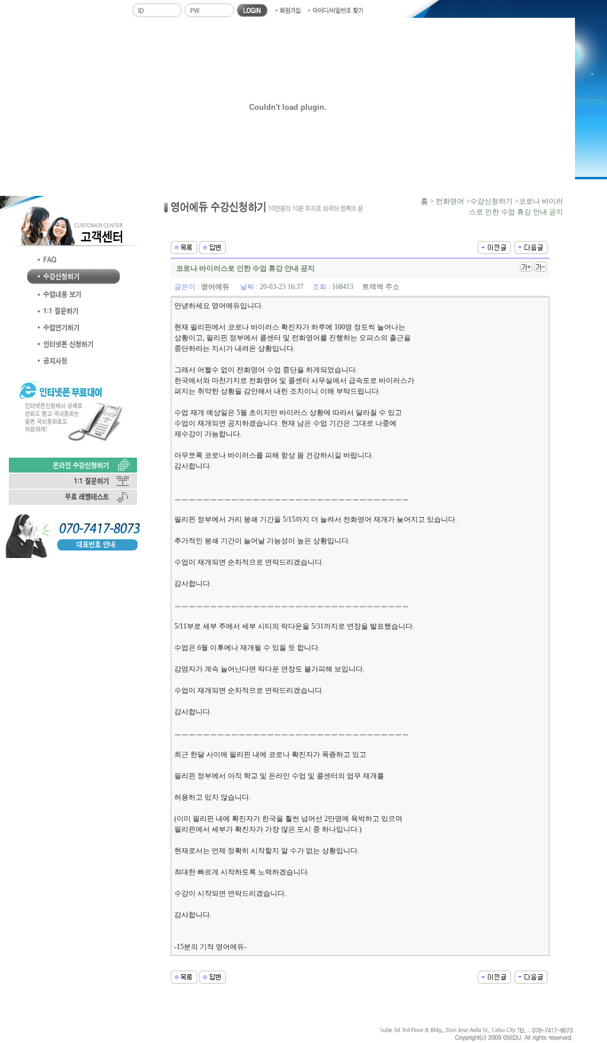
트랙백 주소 (381, 287)
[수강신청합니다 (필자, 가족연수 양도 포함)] (494, 247)
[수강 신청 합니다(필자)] (531, 247)
